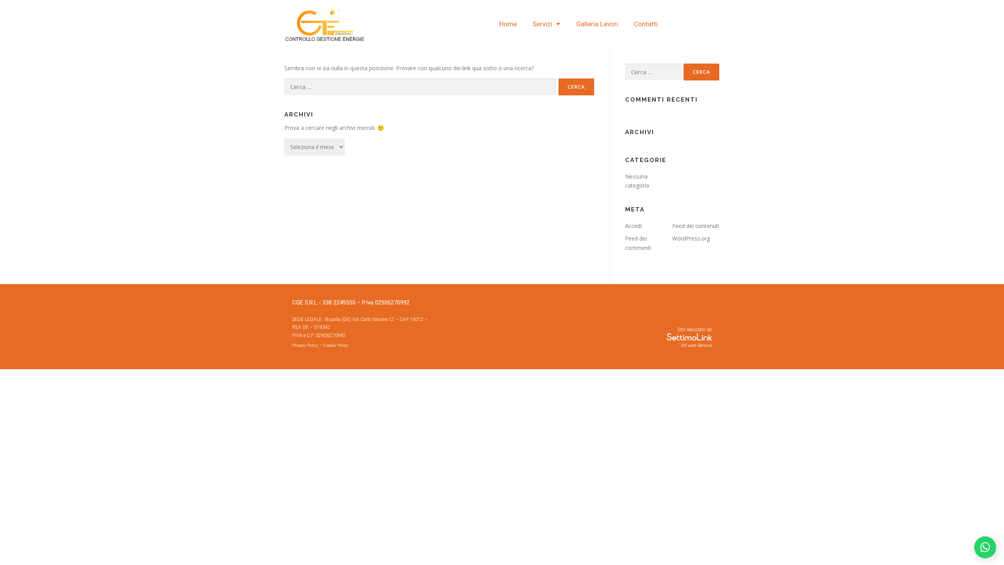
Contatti (646, 24)
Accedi (633, 226)
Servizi (542, 24)
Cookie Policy (335, 345)
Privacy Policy (305, 345)
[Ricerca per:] (420, 86)
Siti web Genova (696, 345)
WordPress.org (691, 238)
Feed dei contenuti (695, 226)
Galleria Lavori (597, 24)
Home (508, 24)
